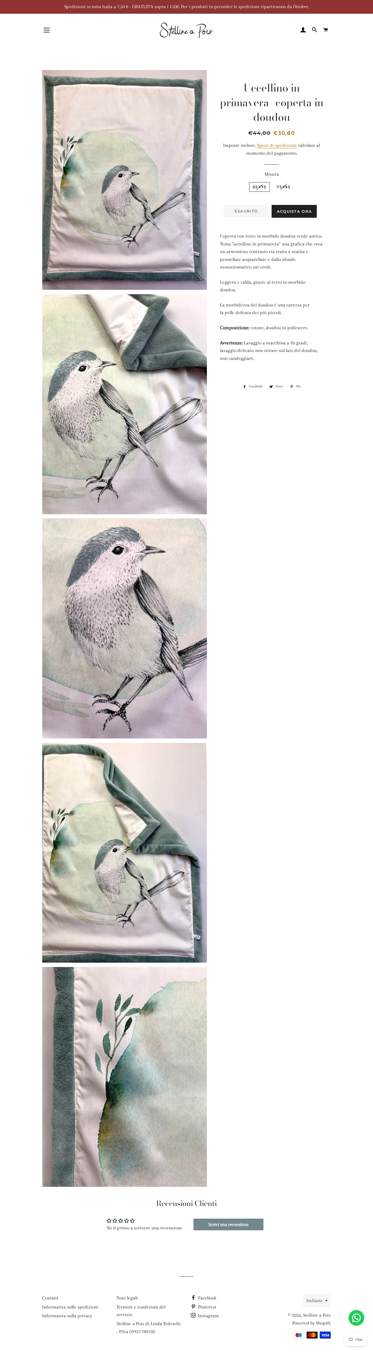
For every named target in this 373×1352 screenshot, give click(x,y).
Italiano (314, 1300)
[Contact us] (356, 1318)
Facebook (207, 1298)
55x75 (260, 186)
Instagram (208, 1315)
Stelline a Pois (317, 1315)
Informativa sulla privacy (67, 1315)
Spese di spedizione (277, 145)
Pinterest (206, 1307)
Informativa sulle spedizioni (70, 1307)
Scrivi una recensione (228, 1224)
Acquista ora (294, 211)
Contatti (50, 1298)
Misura (272, 174)
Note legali (127, 1298)
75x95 (284, 186)
